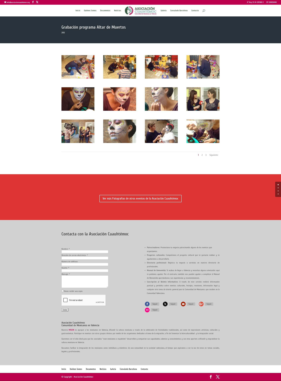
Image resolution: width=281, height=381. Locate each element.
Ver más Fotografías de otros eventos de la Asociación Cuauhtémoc (140, 198)
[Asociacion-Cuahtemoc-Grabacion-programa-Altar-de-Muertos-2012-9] (77, 143)
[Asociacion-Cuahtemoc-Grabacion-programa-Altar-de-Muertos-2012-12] (202, 143)
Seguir (155, 304)
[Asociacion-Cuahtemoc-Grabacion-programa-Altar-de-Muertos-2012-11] (161, 143)
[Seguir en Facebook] (147, 304)
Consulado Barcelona (179, 11)
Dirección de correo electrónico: (74, 255)
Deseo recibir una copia (73, 291)
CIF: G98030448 (271, 2)
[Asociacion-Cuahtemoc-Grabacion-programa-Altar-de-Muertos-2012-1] (77, 78)
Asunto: (65, 268)
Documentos (105, 11)
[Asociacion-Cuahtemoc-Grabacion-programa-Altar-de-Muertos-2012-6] (119, 110)
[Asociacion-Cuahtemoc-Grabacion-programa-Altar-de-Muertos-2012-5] (77, 110)
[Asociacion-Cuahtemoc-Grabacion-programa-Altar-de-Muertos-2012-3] (161, 78)
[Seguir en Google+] (201, 304)
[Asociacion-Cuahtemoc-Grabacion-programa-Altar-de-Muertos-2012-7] (161, 110)
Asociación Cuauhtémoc (83, 377)
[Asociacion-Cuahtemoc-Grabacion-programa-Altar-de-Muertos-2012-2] (119, 78)
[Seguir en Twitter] (165, 304)
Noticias (117, 11)
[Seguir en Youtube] (183, 304)
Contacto (195, 11)
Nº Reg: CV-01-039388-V (255, 2)
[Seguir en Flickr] (147, 310)
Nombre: (65, 249)
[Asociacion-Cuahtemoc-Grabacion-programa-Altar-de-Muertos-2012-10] (119, 143)
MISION (71, 330)
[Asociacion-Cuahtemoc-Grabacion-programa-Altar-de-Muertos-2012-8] (202, 110)
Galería (164, 11)
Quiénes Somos (90, 11)
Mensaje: (65, 274)
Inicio (78, 11)
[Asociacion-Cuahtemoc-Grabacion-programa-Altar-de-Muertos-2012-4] (202, 78)
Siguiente (213, 155)
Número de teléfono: (69, 261)
